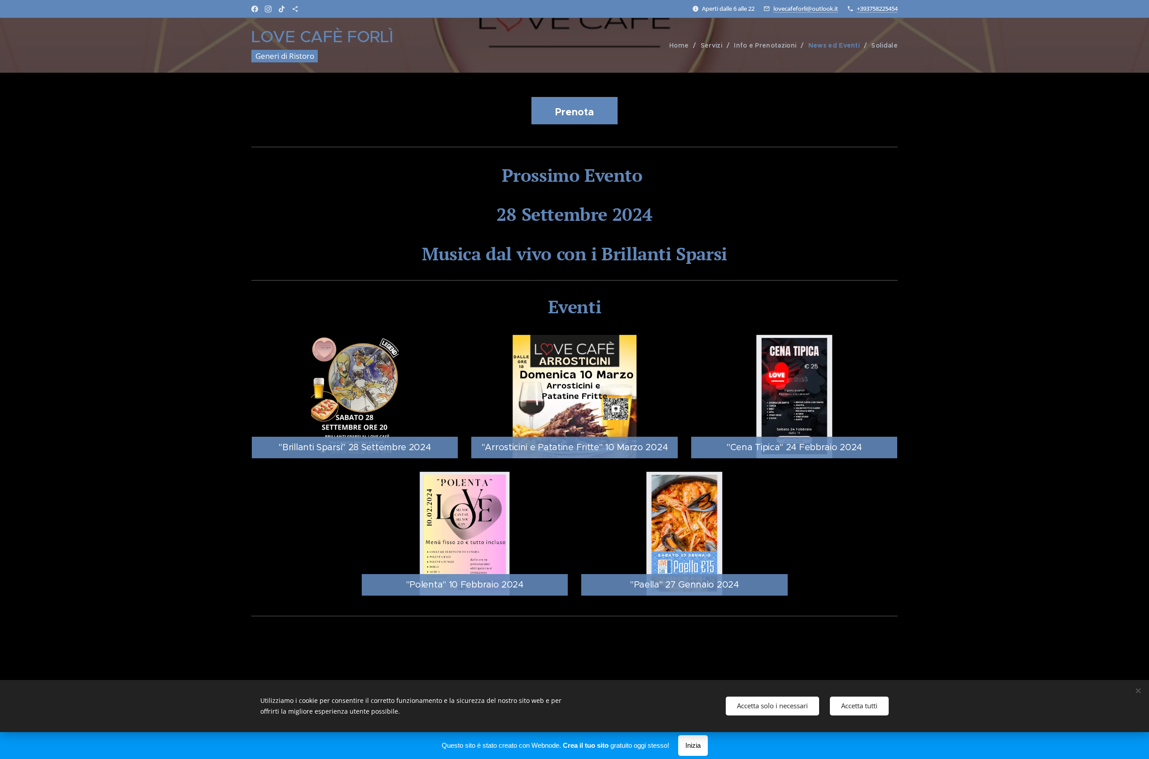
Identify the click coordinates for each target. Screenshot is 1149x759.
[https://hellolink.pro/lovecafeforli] (295, 9)
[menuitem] (681, 45)
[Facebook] (254, 9)
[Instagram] (268, 9)
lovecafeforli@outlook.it (805, 8)
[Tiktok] (281, 9)
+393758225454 (877, 8)
